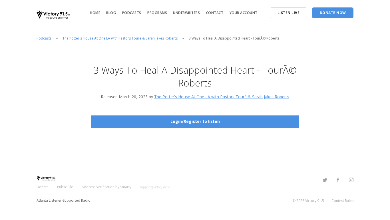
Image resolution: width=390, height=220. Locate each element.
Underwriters (186, 12)
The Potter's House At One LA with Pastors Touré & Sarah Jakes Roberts (120, 38)
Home (95, 12)
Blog (111, 12)
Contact (215, 12)
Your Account (244, 12)
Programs (157, 12)
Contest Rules (342, 200)
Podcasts (131, 12)
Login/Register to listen (195, 121)
